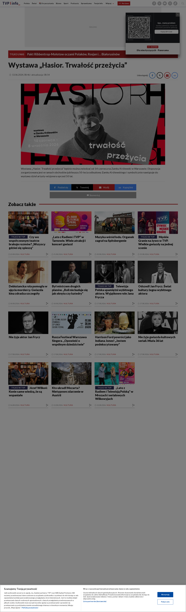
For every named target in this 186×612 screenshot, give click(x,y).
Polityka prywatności (30, 608)
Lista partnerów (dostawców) (94, 601)
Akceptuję (165, 595)
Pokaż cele (165, 602)
